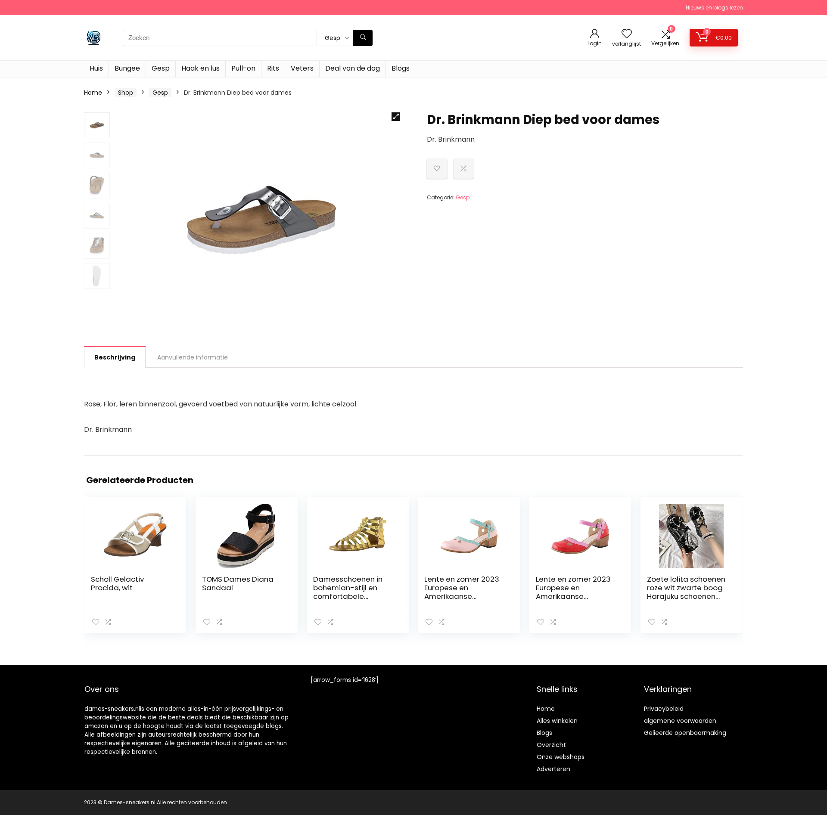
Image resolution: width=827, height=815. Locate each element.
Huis (96, 68)
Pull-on (243, 68)
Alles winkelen (557, 720)
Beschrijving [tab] (114, 357)
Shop (125, 92)
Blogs (401, 68)
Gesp (161, 68)
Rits (273, 68)
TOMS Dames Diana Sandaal (238, 583)
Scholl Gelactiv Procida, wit (117, 583)
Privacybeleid (664, 708)
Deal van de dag (352, 68)
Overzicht (551, 745)
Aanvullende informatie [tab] (192, 357)
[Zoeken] (363, 38)
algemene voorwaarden (680, 720)
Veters (302, 68)
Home (93, 92)
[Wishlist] (627, 34)
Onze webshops (560, 757)
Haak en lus (200, 68)
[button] (396, 116)
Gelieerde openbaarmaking (685, 732)
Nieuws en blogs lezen (714, 7)
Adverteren (553, 769)
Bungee (127, 68)
